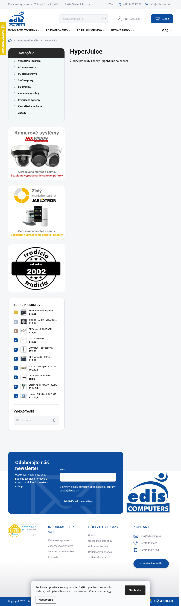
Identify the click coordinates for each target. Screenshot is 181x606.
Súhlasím (135, 590)
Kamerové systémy (18, 4)
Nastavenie (46, 599)
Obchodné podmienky (100, 540)
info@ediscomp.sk (151, 536)
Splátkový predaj (97, 557)
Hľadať (104, 18)
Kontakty (53, 557)
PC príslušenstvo (27, 73)
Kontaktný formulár (151, 563)
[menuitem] (25, 30)
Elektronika (24, 87)
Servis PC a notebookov (77, 4)
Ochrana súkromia (98, 546)
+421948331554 (150, 550)
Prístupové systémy (29, 100)
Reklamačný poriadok (100, 552)
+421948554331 (150, 543)
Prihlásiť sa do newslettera (78, 501)
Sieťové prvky (25, 80)
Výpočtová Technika (29, 60)
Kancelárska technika (30, 106)
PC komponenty (27, 67)
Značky (22, 113)
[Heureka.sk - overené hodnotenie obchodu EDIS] (24, 530)
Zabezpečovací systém (46, 4)
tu (110, 591)
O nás (91, 535)
